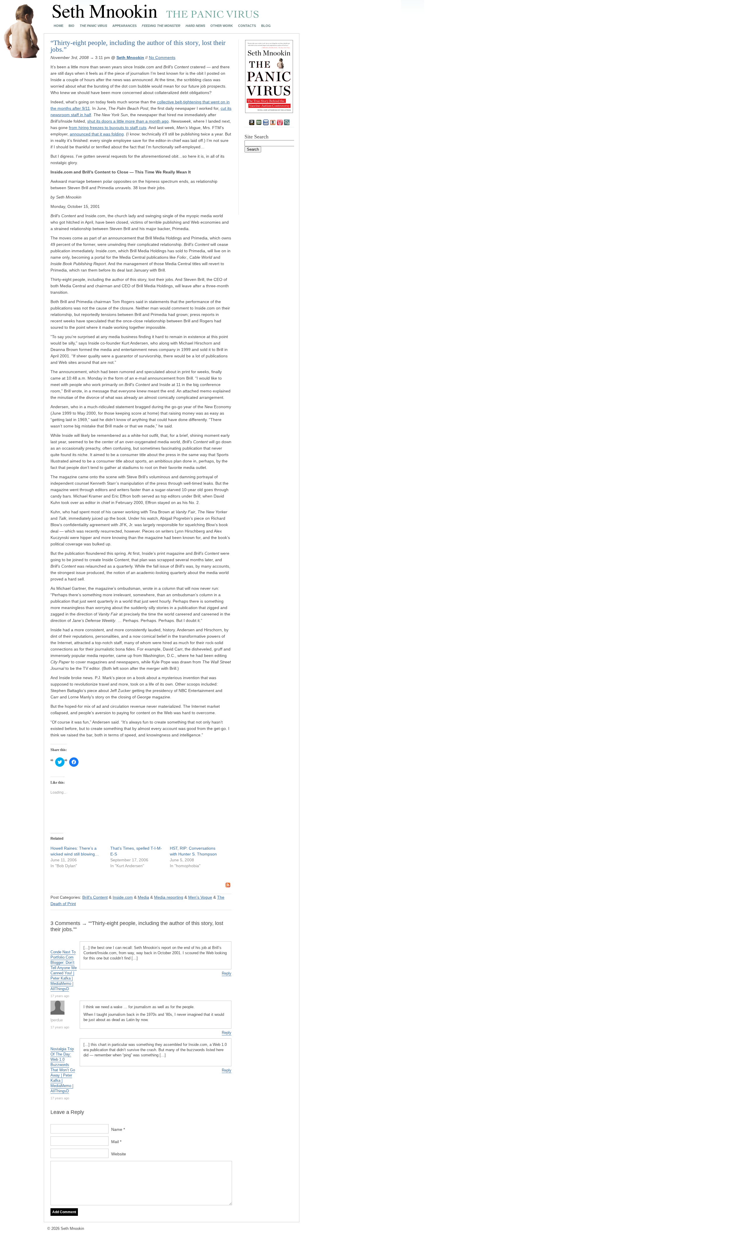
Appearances (124, 25)
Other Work (221, 25)
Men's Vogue (200, 897)
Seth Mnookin (130, 57)
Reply (226, 973)
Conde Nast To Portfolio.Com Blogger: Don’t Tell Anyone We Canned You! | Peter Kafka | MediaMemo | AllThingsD (63, 970)
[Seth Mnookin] (156, 16)
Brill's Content (95, 897)
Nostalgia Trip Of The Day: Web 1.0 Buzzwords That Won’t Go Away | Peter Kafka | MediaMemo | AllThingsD (62, 1070)
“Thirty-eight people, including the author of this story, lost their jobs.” (138, 46)
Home (58, 25)
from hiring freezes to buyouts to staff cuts (107, 127)
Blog (266, 25)
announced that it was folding (97, 134)
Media (143, 897)
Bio (71, 25)
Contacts (247, 25)
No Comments (162, 57)
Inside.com (123, 897)
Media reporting (168, 897)
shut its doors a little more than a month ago (128, 121)
